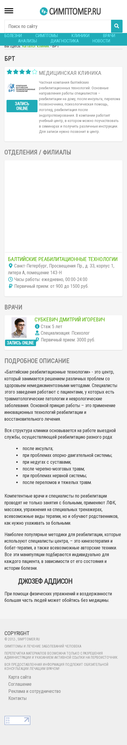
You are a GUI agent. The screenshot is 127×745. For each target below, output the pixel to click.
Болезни (13, 35)
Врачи (109, 35)
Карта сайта (19, 677)
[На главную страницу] (71, 11)
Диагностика (65, 41)
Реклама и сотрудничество (34, 691)
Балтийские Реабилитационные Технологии (63, 259)
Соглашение (20, 684)
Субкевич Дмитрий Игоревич (70, 319)
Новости (101, 41)
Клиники (80, 35)
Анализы (27, 41)
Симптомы (46, 35)
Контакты (17, 698)
